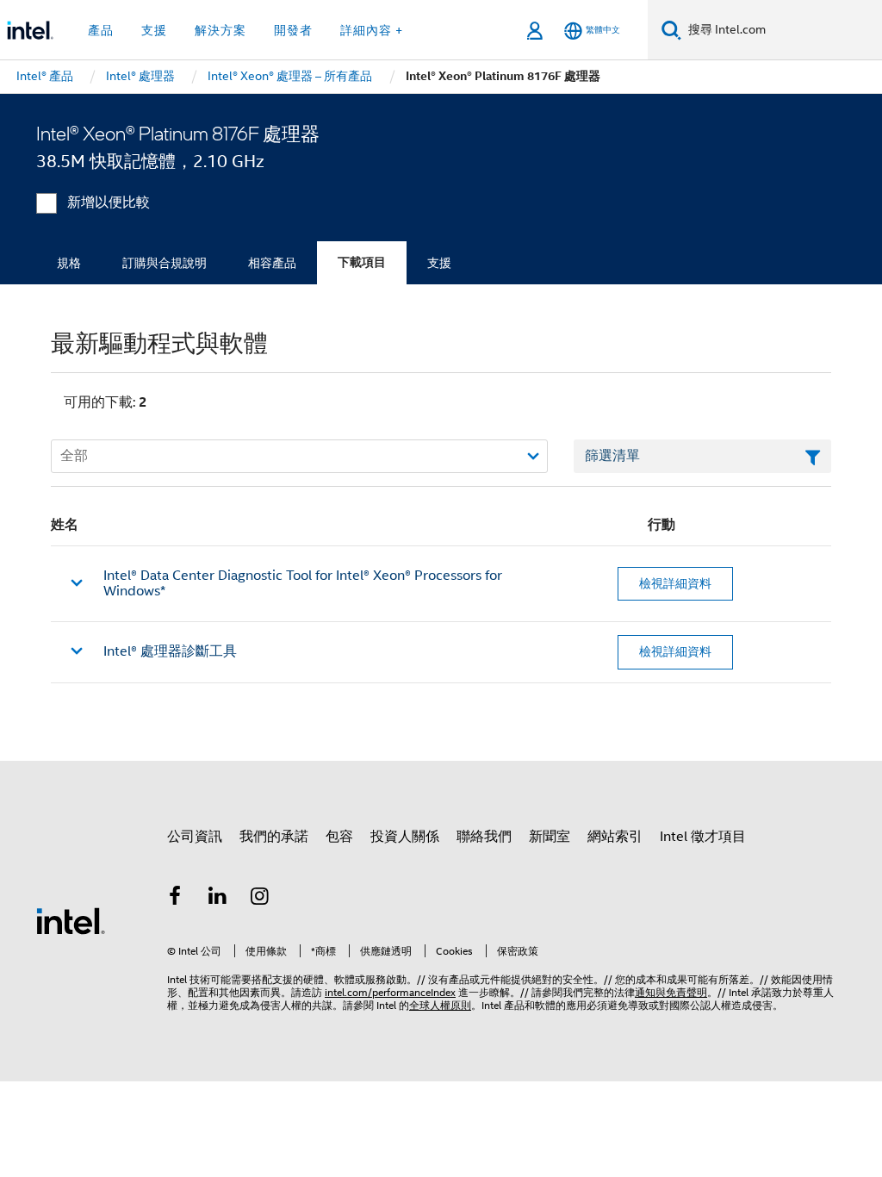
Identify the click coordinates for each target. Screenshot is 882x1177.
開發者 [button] (293, 30)
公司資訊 (194, 836)
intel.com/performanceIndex (390, 992)
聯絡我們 (484, 836)
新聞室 (549, 836)
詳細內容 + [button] (371, 30)
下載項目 (362, 262)
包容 (339, 836)
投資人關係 (404, 836)
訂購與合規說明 (164, 263)
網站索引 (615, 836)
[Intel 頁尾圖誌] (70, 920)
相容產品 (272, 263)
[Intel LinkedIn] (218, 898)
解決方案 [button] (220, 30)
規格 (69, 263)
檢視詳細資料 (675, 583)
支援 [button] (154, 30)
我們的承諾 (273, 836)
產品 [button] (101, 30)
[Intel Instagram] (260, 898)
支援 (439, 263)
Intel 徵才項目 (703, 836)
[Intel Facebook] (174, 898)
